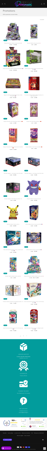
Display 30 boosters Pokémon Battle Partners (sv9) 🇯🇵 (34, 276)
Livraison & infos (17, 433)
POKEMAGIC (17, 449)
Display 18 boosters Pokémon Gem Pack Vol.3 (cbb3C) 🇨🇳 (13, 147)
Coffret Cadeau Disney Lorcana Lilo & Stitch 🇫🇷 (33, 224)
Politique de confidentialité (39, 433)
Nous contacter (27, 435)
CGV (32, 433)
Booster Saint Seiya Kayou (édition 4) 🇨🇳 (34, 121)
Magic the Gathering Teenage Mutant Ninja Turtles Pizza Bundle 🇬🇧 (13, 95)
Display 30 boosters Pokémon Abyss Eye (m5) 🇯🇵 (13, 43)
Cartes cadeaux (10, 433)
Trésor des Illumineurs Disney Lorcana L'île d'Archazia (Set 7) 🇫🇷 (34, 302)
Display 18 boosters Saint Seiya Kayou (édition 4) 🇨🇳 (13, 121)
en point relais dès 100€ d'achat (23, 356)
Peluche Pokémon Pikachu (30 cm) (13, 224)
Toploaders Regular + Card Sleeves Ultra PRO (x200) (13, 173)
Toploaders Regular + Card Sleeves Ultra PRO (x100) (33, 173)
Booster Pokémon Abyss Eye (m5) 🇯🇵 (34, 43)
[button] (2, 4)
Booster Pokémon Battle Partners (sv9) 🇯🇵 (13, 276)
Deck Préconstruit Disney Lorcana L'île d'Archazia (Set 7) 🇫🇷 (13, 329)
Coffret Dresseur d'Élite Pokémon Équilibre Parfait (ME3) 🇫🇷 (34, 69)
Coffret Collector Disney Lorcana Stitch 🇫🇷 (34, 249)
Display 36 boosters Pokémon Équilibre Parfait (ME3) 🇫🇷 (13, 68)
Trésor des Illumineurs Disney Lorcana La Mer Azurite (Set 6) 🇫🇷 (13, 250)
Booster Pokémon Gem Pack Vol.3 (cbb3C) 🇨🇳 (34, 146)
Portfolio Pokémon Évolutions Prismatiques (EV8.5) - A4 (13, 301)
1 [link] (20, 335)
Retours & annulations (26, 433)
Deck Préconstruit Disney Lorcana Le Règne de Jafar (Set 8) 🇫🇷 (33, 329)
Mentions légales (20, 435)
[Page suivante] (26, 336)
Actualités (5, 433)
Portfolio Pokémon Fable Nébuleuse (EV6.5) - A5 (13, 198)
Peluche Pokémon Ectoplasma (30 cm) (34, 198)
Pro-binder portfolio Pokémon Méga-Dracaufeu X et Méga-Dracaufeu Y (33, 95)
